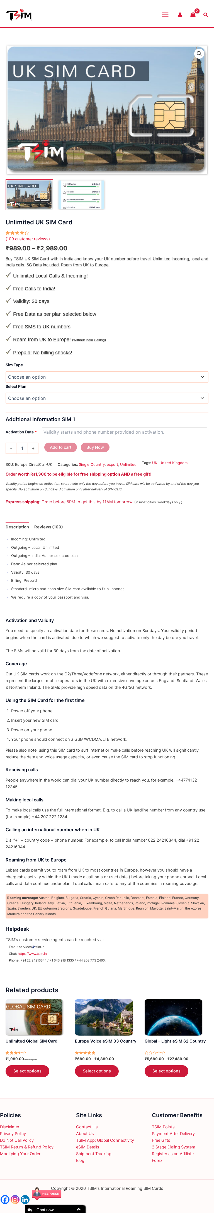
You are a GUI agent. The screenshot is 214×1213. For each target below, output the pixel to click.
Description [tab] (17, 527)
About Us (85, 1133)
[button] (199, 54)
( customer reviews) (28, 238)
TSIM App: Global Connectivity (105, 1140)
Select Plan (16, 386)
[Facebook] (5, 1199)
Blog (80, 1160)
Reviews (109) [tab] (48, 527)
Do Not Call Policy (17, 1140)
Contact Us (87, 1126)
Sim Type (14, 364)
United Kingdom (173, 462)
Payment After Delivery (173, 1133)
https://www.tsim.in (32, 954)
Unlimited (128, 464)
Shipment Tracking (93, 1153)
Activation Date (21, 431)
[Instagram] (15, 1199)
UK (154, 462)
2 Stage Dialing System (173, 1147)
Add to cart (60, 447)
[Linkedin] (25, 1199)
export (112, 464)
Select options (27, 1071)
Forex (157, 1160)
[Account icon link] (180, 14)
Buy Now (95, 447)
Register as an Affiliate (173, 1153)
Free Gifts (161, 1140)
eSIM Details (87, 1147)
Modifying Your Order (20, 1153)
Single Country (92, 464)
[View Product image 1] (29, 194)
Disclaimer (9, 1126)
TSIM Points (163, 1126)
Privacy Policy (13, 1133)
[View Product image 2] (81, 194)
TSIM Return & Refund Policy (27, 1147)
